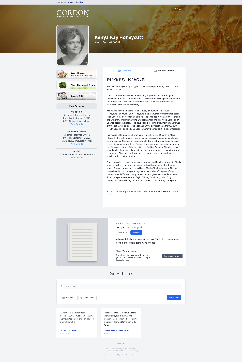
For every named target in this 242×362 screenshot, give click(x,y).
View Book (122, 232)
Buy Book (136, 232)
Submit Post (174, 297)
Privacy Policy (114, 351)
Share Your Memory (172, 256)
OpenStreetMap (123, 355)
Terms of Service (128, 351)
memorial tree (139, 191)
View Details (76, 124)
